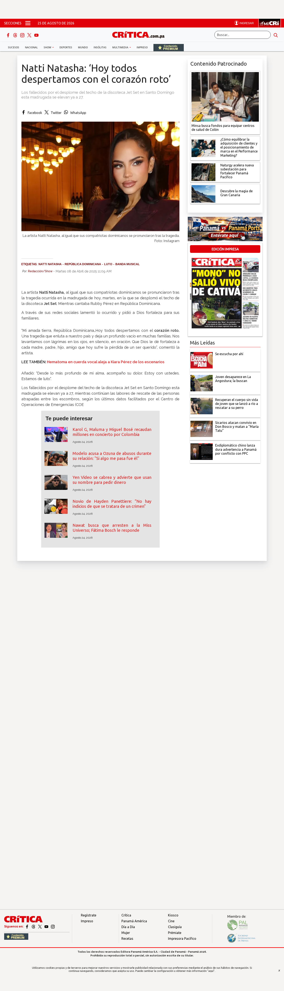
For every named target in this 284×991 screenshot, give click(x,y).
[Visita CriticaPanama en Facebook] (27, 926)
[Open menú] (27, 23)
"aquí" (211, 970)
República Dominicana (83, 264)
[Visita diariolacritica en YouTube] (46, 926)
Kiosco (173, 915)
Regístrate (88, 915)
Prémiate (174, 933)
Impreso (142, 47)
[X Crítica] (29, 35)
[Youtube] (36, 35)
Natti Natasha (50, 264)
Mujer (125, 933)
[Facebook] (8, 35)
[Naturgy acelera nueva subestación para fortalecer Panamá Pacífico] (203, 171)
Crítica (126, 915)
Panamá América (134, 921)
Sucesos (13, 47)
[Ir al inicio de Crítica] (140, 34)
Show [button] (48, 47)
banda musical (127, 264)
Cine (171, 921)
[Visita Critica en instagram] (53, 926)
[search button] (275, 35)
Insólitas (100, 47)
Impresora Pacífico (182, 938)
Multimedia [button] (120, 47)
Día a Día (128, 927)
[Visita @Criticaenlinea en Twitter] (34, 926)
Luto (108, 264)
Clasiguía (175, 927)
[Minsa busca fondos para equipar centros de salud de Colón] (225, 96)
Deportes (65, 47)
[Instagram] (22, 35)
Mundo (83, 47)
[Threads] (15, 35)
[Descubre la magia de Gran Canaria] (203, 193)
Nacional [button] (31, 47)
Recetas (127, 938)
